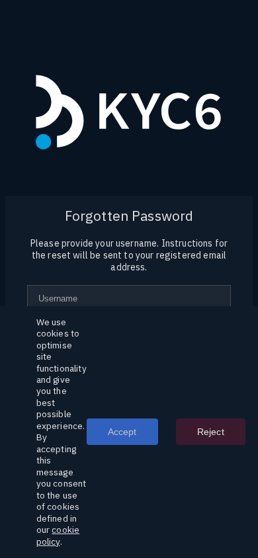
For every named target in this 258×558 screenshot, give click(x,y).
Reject (210, 431)
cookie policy (58, 535)
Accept (122, 431)
